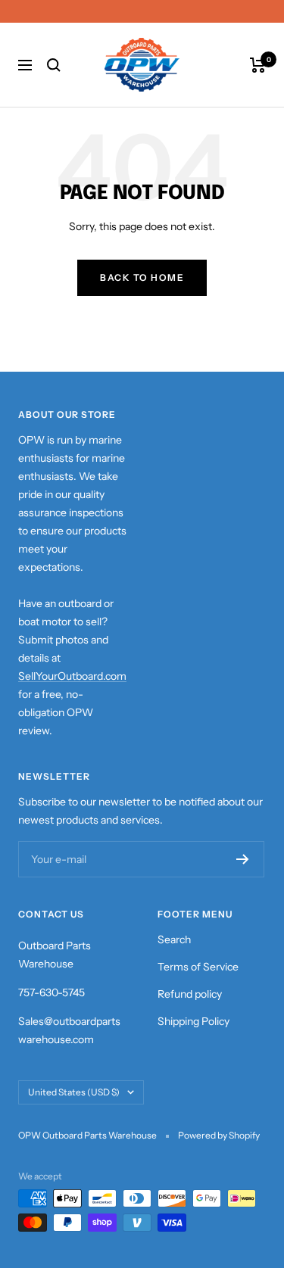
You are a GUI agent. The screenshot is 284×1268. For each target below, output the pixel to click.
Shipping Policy (193, 1021)
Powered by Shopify (219, 1135)
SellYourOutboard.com (72, 676)
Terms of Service (198, 967)
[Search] (54, 65)
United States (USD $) (74, 1092)
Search (174, 939)
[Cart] (258, 65)
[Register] (242, 859)
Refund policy (190, 994)
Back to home (142, 277)
